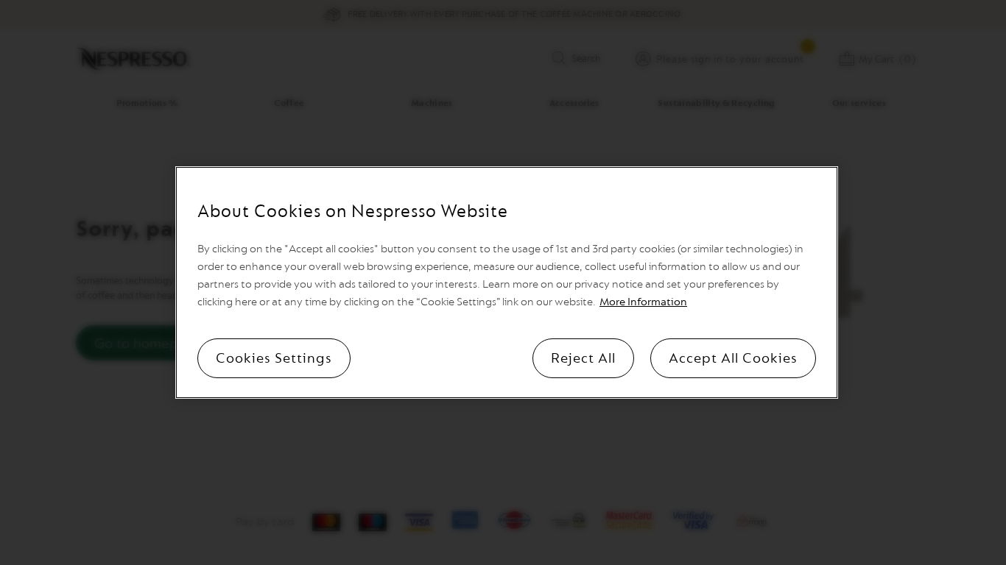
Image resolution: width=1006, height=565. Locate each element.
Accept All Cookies (733, 358)
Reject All (583, 358)
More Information (643, 302)
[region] (506, 282)
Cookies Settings (274, 358)
